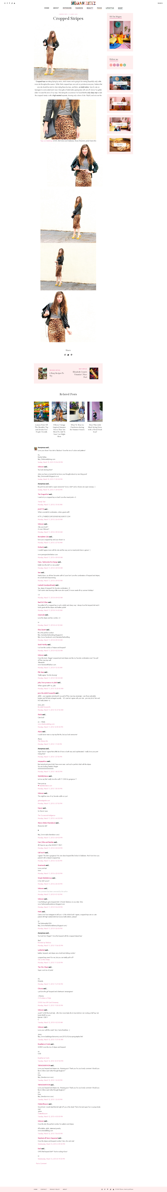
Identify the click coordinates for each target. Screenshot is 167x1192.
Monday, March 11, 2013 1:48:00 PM (50, 771)
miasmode (41, 615)
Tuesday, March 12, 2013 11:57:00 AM (50, 1039)
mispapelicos (42, 761)
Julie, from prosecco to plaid (47, 682)
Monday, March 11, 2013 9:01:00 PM (50, 894)
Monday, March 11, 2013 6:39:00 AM (50, 580)
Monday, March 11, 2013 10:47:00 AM (50, 710)
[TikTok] (121, 65)
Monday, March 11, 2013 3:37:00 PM (50, 803)
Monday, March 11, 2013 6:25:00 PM (50, 873)
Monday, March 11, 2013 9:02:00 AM (50, 650)
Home (46, 8)
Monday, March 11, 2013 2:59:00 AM (50, 532)
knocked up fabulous (44, 942)
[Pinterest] (117, 65)
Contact (44, 1189)
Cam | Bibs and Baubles (46, 842)
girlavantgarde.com (44, 800)
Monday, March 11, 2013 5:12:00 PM (50, 861)
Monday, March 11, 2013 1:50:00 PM (50, 789)
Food (99, 8)
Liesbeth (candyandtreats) (46, 585)
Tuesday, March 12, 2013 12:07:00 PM (50, 1061)
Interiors (67, 8)
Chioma (40, 988)
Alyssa (40, 731)
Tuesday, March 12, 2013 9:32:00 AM (50, 1022)
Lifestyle (110, 8)
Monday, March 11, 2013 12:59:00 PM (50, 727)
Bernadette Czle (43, 537)
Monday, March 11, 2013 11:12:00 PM (50, 962)
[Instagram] (114, 65)
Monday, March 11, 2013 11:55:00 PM (50, 1005)
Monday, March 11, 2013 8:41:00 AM (50, 625)
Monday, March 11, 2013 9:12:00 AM (50, 668)
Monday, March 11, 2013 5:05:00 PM (50, 848)
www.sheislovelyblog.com (46, 724)
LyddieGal (41, 950)
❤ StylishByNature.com (45, 786)
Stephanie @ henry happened (48, 1138)
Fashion (79, 8)
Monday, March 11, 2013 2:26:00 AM (50, 519)
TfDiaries (121, 1189)
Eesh (39, 1148)
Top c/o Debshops (46, 141)
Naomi (40, 808)
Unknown (41, 467)
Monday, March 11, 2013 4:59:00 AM (50, 557)
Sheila (40, 714)
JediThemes (130, 1189)
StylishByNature (43, 776)
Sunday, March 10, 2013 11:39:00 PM (50, 490)
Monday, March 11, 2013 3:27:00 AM (50, 542)
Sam (39, 572)
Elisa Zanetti (42, 630)
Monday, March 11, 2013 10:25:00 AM (50, 688)
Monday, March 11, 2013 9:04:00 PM (50, 907)
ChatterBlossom (43, 1104)
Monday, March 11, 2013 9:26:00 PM (50, 928)
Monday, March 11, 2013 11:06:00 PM (50, 945)
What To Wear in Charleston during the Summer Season (77, 427)
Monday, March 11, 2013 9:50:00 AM (50, 678)
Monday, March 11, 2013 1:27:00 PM (50, 757)
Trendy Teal (41, 502)
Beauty (90, 8)
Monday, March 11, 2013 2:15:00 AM (50, 505)
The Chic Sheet (43, 967)
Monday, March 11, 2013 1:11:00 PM (50, 744)
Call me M (41, 852)
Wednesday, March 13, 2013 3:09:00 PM (51, 1144)
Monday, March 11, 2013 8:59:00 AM (50, 640)
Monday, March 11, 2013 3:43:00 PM (50, 818)
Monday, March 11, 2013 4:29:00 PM (50, 838)
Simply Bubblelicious (45, 878)
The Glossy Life (43, 741)
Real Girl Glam (43, 602)
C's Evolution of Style (44, 998)
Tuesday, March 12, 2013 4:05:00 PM (50, 1116)
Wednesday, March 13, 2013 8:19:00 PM (51, 1159)
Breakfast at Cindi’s (43, 1058)
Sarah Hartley (42, 644)
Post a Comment (41, 1163)
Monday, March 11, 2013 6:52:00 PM (50, 884)
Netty (40, 912)
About (56, 8)
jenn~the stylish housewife (46, 693)
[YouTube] (124, 65)
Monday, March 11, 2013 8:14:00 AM (50, 610)
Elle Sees (41, 672)
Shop (120, 8)
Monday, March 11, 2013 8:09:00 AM (50, 598)
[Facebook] (111, 65)
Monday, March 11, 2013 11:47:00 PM (50, 984)
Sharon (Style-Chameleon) (46, 823)
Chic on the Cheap (44, 960)
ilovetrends (41, 865)
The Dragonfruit (43, 494)
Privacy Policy (55, 1189)
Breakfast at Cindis (44, 1044)
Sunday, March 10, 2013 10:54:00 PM (50, 462)
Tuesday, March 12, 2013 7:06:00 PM (50, 1133)
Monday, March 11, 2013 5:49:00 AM (50, 568)
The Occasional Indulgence (46, 815)
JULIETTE (41, 509)
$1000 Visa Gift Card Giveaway (48, 1002)
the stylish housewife (44, 707)
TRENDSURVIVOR (44, 1065)
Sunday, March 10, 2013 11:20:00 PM (50, 479)
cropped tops (63, 14)
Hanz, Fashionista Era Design (47, 562)
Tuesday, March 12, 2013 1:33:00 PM (50, 1080)
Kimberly (41, 547)
